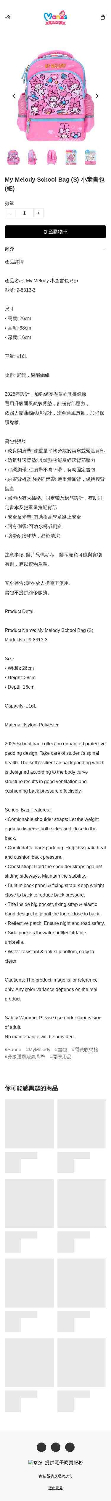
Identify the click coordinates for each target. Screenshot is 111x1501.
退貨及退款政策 (59, 1476)
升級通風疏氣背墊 (26, 1056)
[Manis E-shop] (55, 17)
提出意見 (56, 1488)
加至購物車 (55, 231)
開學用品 (62, 1056)
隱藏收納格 (86, 1049)
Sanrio (14, 1049)
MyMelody (39, 1049)
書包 (62, 1049)
